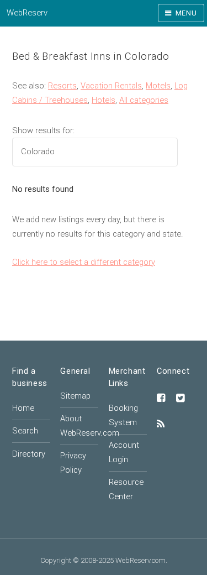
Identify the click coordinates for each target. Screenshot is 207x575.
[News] (160, 425)
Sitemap (75, 396)
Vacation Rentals (111, 86)
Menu (186, 13)
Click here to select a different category (83, 262)
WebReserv (27, 13)
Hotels (103, 100)
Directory (28, 454)
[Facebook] (161, 399)
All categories (143, 100)
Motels (158, 86)
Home (23, 408)
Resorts (62, 86)
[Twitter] (180, 399)
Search (25, 431)
